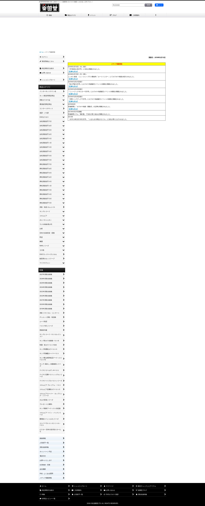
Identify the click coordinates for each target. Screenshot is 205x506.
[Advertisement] (102, 33)
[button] (156, 15)
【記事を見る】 (73, 71)
